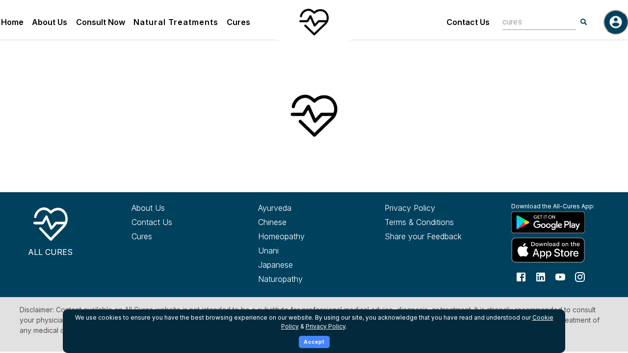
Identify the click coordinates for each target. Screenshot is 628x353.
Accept (314, 342)
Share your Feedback (423, 236)
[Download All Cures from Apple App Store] (556, 249)
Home (12, 22)
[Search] (584, 22)
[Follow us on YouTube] (560, 276)
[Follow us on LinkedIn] (541, 276)
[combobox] (531, 21)
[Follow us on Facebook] (521, 276)
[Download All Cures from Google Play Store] (556, 222)
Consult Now (100, 22)
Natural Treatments (175, 22)
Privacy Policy (410, 208)
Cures (238, 22)
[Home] (314, 22)
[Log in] (615, 22)
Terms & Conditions (419, 222)
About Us (49, 22)
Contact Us (468, 22)
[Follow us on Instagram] (580, 276)
